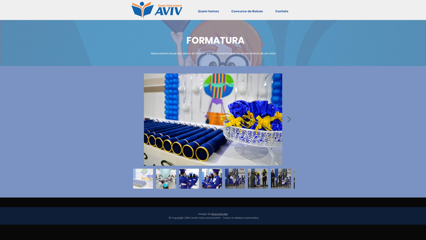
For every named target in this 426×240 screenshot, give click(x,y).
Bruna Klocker (220, 214)
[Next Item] (289, 119)
